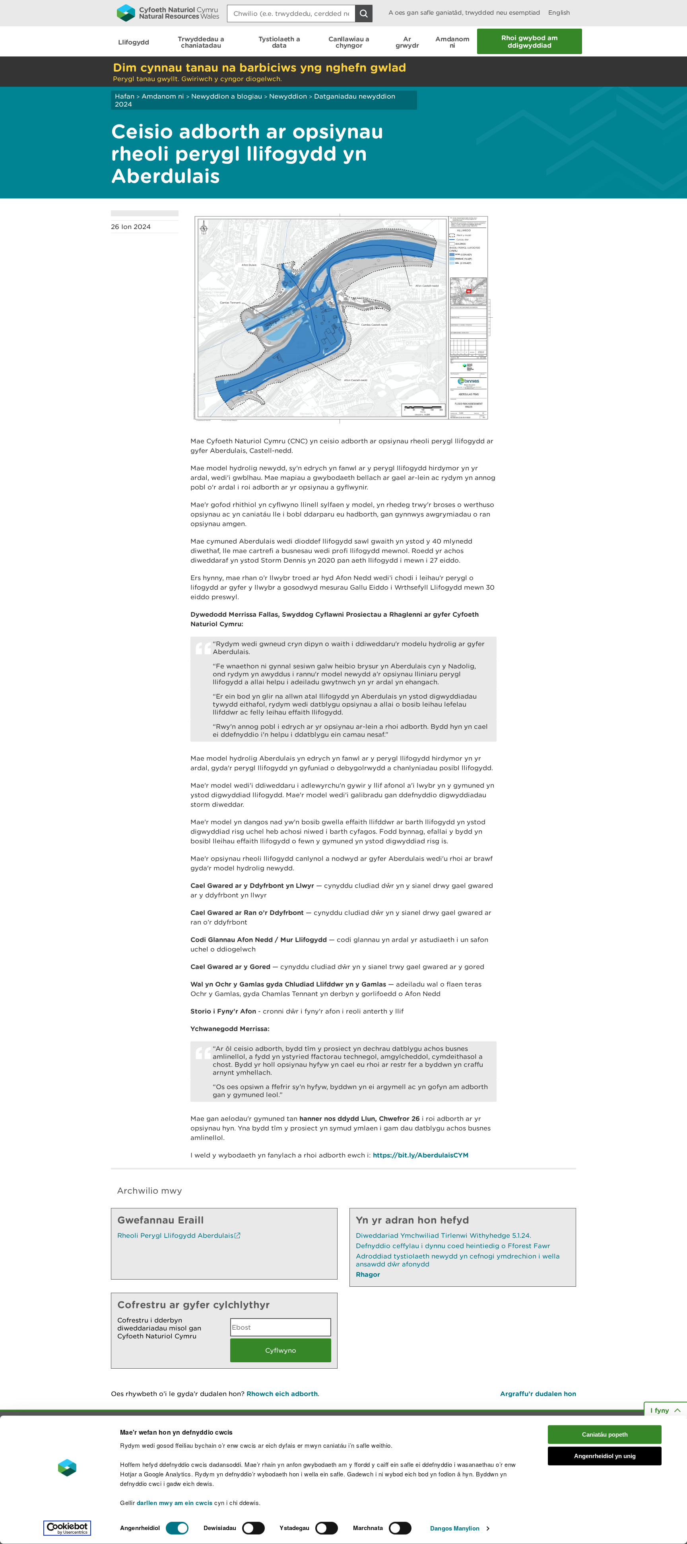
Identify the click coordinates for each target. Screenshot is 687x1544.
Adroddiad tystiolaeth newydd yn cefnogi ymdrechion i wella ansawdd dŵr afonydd (458, 1260)
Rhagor (368, 1274)
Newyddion (288, 96)
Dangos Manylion (454, 1528)
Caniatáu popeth (605, 1434)
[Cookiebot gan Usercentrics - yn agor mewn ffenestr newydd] (67, 1528)
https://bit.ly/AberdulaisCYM (421, 1155)
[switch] (253, 1528)
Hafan (124, 96)
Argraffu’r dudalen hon (538, 1393)
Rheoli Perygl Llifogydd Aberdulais (175, 1235)
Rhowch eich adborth (282, 1393)
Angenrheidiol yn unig (605, 1456)
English (559, 12)
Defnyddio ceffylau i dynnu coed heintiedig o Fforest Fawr (453, 1246)
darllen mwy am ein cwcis (175, 1502)
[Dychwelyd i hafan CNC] (168, 12)
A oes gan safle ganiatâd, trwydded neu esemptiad (464, 12)
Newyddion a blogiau (227, 96)
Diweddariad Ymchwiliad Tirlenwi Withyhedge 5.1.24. (443, 1235)
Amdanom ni (163, 96)
